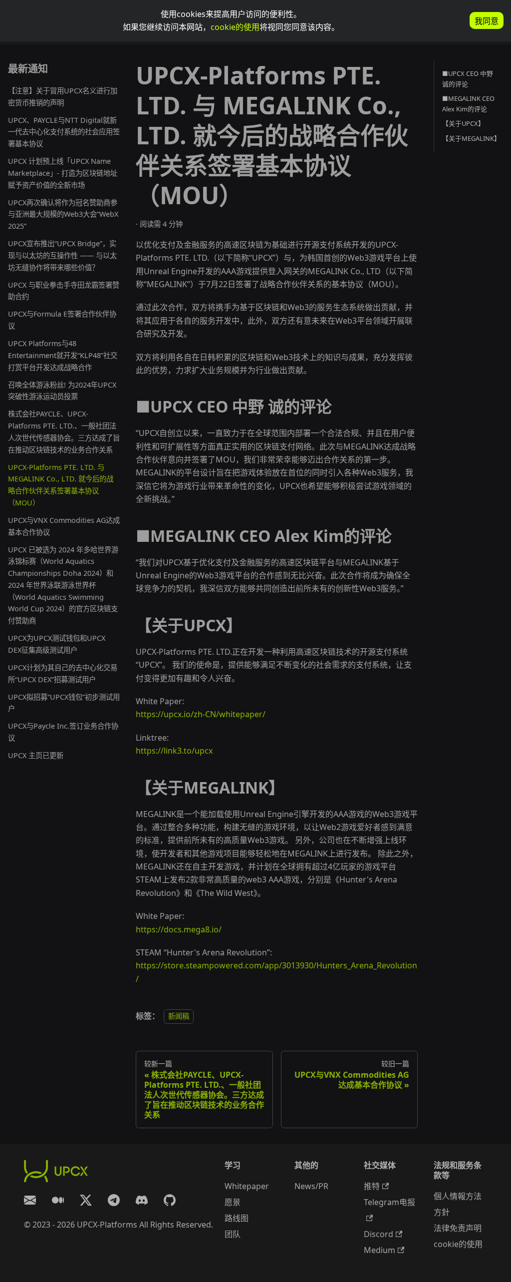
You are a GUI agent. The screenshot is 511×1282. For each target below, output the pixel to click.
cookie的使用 (235, 26)
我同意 (487, 21)
